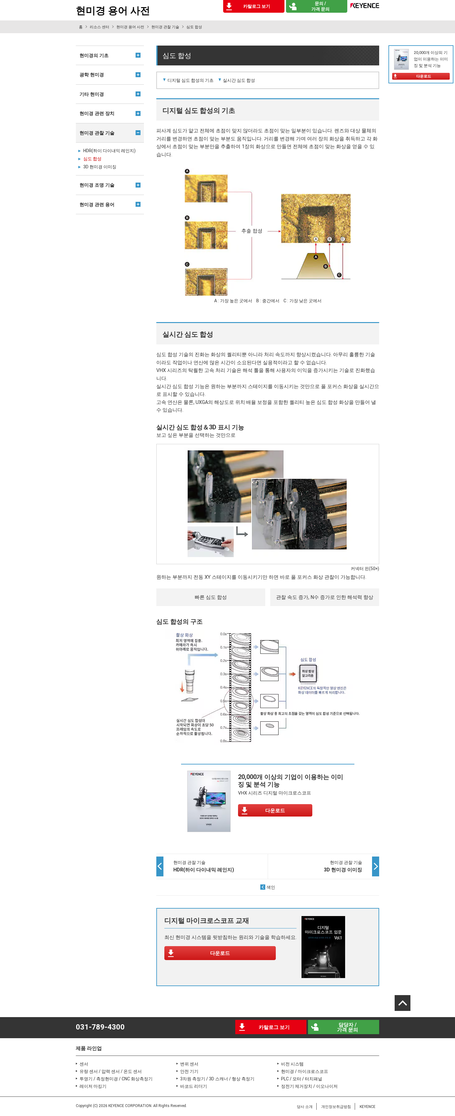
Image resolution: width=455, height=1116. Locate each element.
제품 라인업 (89, 1048)
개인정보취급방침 (336, 1107)
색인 (270, 887)
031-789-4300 (100, 1027)
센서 (84, 1063)
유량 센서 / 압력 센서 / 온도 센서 (111, 1071)
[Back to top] (402, 1003)
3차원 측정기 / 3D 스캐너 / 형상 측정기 (217, 1078)
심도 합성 (92, 158)
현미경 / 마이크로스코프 (304, 1071)
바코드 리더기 (193, 1086)
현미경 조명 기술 (97, 185)
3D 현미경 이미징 (99, 166)
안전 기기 (189, 1071)
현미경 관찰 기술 (165, 27)
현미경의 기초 (94, 55)
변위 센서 (189, 1063)
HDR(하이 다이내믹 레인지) (109, 150)
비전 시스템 (292, 1063)
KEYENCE (367, 1107)
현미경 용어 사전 (130, 27)
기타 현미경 (92, 94)
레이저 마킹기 (93, 1086)
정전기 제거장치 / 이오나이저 (309, 1086)
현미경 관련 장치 (97, 113)
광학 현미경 (92, 75)
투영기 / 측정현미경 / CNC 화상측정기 (116, 1078)
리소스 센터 (99, 27)
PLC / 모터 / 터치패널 (301, 1078)
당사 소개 (305, 1107)
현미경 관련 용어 (97, 204)
